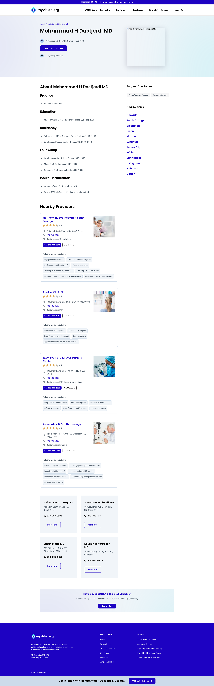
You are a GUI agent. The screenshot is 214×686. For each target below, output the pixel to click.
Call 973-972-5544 (142, 680)
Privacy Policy (105, 644)
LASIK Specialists (48, 24)
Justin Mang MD (54, 544)
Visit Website (69, 245)
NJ (58, 24)
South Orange (135, 120)
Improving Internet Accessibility (149, 648)
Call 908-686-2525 (52, 316)
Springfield (134, 158)
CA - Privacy (105, 653)
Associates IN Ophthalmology (62, 424)
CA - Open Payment (107, 648)
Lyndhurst (133, 142)
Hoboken (132, 168)
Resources (104, 657)
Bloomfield (134, 126)
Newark (65, 24)
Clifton (131, 174)
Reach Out (107, 606)
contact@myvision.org (129, 599)
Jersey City (134, 147)
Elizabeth (132, 136)
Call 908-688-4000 (52, 388)
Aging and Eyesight (144, 644)
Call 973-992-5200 (52, 451)
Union (130, 131)
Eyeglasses (138, 10)
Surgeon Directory (107, 662)
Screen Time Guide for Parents (149, 657)
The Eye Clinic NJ (53, 292)
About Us (179, 10)
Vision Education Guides (146, 640)
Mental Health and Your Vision (149, 653)
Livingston (133, 163)
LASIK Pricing (91, 10)
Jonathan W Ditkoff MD (99, 502)
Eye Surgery (121, 10)
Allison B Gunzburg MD (58, 502)
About (102, 640)
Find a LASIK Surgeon (158, 10)
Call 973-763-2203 (52, 245)
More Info (54, 524)
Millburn (132, 152)
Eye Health (105, 10)
